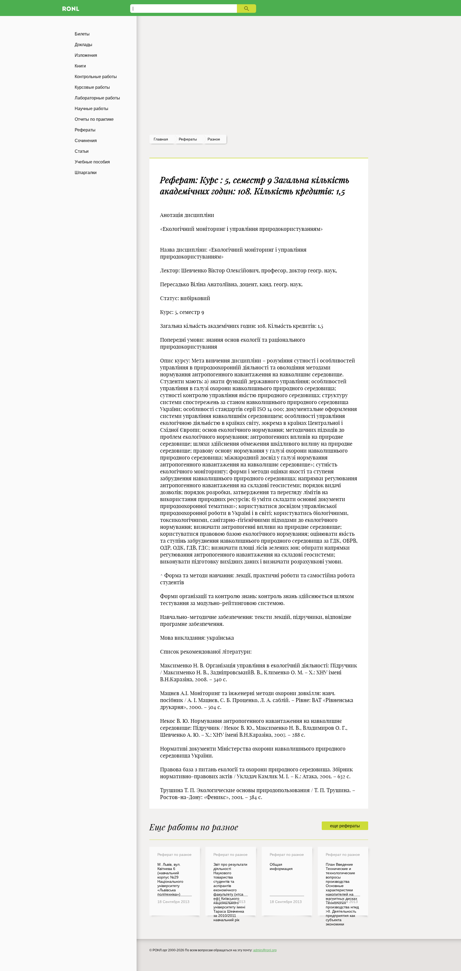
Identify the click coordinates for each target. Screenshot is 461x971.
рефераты (188, 139)
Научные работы (91, 108)
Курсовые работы (92, 87)
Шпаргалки (86, 172)
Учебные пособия (92, 162)
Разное (214, 139)
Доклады (83, 44)
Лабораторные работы (97, 98)
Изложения (86, 55)
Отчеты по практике (94, 119)
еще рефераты (345, 826)
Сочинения (86, 140)
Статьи (82, 151)
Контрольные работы (96, 76)
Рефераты (85, 130)
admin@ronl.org (265, 950)
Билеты (82, 34)
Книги (80, 66)
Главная (161, 139)
